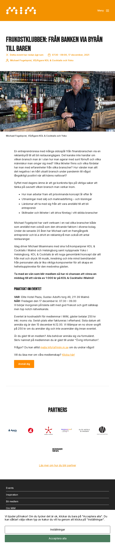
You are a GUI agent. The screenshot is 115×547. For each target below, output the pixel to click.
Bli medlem (12, 501)
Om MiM (11, 508)
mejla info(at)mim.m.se (54, 347)
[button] (103, 10)
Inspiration (12, 494)
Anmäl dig (24, 364)
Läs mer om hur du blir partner (57, 465)
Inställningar (57, 529)
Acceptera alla (57, 538)
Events (10, 487)
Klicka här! (68, 354)
